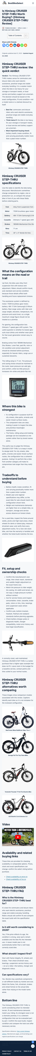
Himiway (17, 30)
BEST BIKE (5, 30)
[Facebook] (4, 45)
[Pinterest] (18, 45)
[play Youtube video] (18, 837)
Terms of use (28, 1051)
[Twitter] (7, 45)
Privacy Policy (7, 1051)
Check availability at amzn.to (16, 877)
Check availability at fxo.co (16, 879)
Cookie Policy (6, 1054)
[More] (25, 45)
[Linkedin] (14, 45)
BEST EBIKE (11, 30)
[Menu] (33, 3)
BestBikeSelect (15, 3)
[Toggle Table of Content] (25, 35)
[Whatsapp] (22, 45)
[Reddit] (11, 45)
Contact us (17, 1051)
